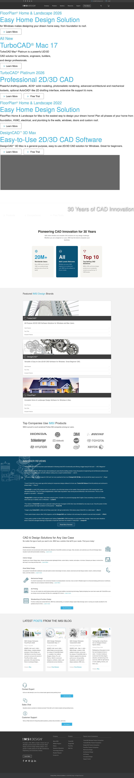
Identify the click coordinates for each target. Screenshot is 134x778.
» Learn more (48, 552)
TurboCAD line (33, 471)
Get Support (67, 724)
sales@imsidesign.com (98, 1)
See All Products (67, 608)
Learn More (12, 31)
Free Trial (35, 96)
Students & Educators (58, 748)
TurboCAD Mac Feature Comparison (92, 742)
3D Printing (86, 754)
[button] (107, 1)
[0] (108, 5)
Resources (70, 6)
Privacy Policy (53, 775)
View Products (27, 328)
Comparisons (34, 215)
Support (78, 6)
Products (54, 6)
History (54, 746)
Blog (30, 667)
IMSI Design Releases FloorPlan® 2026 (31, 642)
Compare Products (28, 334)
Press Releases (55, 667)
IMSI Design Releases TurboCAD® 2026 (77, 642)
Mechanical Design (88, 749)
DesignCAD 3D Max (75, 477)
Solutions (62, 6)
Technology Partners (58, 750)
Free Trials (58, 215)
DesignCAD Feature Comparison (91, 745)
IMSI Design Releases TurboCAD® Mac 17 (54, 642)
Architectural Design (88, 752)
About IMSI (55, 741)
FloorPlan (31, 395)
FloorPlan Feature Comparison (90, 747)
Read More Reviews (66, 524)
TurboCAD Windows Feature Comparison (93, 740)
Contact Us (55, 755)
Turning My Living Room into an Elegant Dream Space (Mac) (99, 642)
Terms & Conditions (61, 775)
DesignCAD (32, 357)
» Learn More (44, 562)
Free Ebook (87, 6)
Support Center (87, 759)
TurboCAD (32, 318)
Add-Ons (70, 748)
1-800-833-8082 (67, 696)
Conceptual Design (88, 756)
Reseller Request (57, 753)
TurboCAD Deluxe (82, 483)
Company (46, 6)
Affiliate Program (57, 743)
